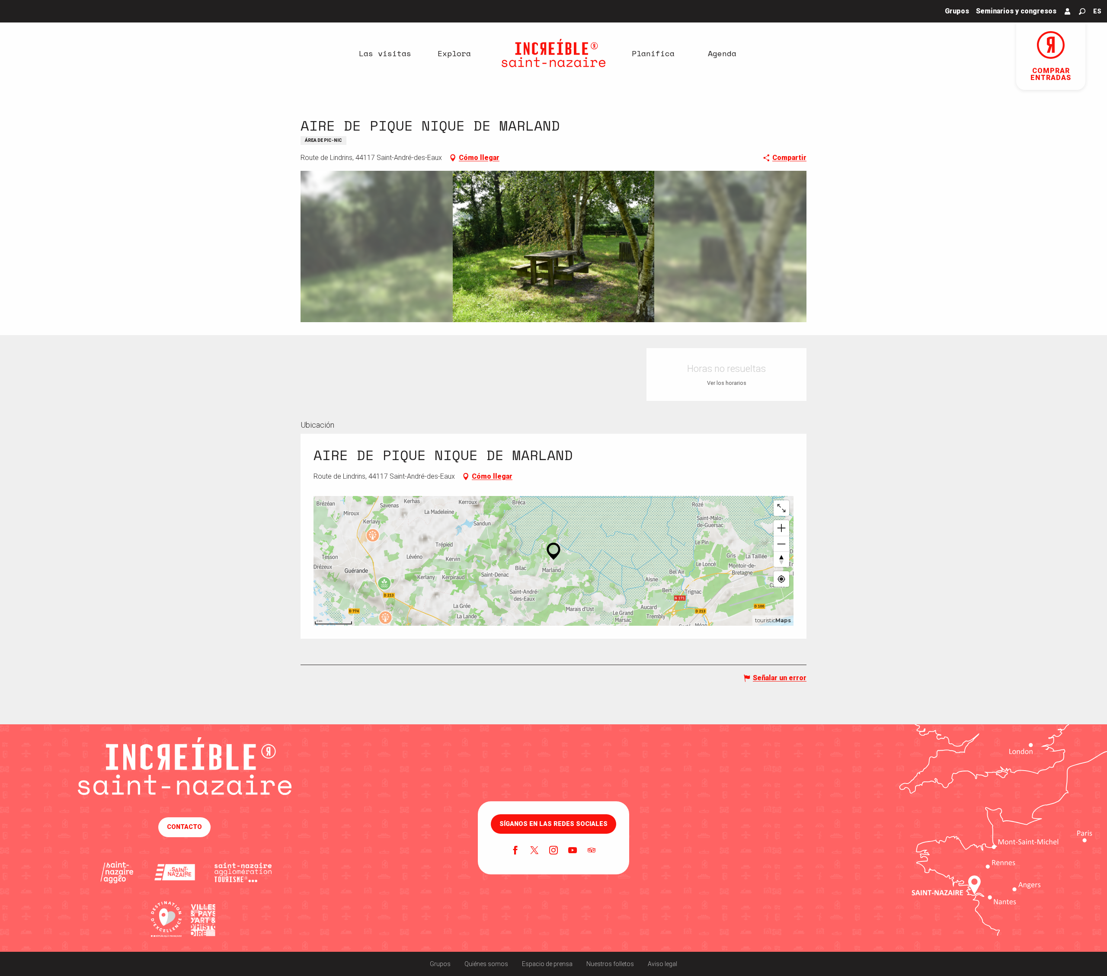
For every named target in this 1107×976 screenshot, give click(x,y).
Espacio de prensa (547, 963)
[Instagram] (553, 851)
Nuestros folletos (610, 963)
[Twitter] (534, 851)
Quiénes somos (486, 963)
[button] (1082, 11)
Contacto (184, 827)
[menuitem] (384, 53)
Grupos (440, 963)
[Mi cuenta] (1067, 11)
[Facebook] (515, 851)
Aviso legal (662, 963)
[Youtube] (572, 851)
